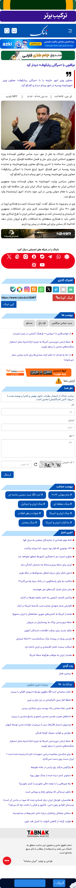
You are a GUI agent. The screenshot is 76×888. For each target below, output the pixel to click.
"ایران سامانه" (30, 861)
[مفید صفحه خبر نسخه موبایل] (38, 16)
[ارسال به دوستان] (63, 290)
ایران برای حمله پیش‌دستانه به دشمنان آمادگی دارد (46, 565)
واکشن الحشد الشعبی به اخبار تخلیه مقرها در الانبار (46, 598)
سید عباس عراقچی (62, 323)
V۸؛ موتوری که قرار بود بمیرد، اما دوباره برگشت (48, 548)
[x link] (9, 256)
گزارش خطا (69, 381)
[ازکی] (38, 44)
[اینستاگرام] (26, 289)
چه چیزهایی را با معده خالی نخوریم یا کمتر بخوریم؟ (45, 784)
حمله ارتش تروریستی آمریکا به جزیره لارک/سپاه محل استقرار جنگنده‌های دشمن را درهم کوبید (42, 344)
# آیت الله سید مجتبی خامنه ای (25, 495)
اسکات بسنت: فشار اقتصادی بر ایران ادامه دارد (48, 647)
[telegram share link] (56, 290)
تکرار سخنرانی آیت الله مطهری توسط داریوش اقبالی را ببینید (41, 692)
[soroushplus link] (34, 256)
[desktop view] (14, 30)
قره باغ (42, 323)
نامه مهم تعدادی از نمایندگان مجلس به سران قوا (47, 540)
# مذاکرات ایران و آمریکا (59, 523)
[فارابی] (38, 55)
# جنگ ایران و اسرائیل (33, 504)
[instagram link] (25, 256)
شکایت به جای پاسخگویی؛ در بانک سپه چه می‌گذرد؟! (45, 581)
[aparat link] (34, 265)
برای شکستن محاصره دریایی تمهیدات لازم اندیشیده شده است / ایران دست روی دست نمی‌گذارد (40, 757)
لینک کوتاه (66, 297)
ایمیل (71, 420)
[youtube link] (42, 265)
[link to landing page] (39, 30)
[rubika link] (66, 256)
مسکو (29, 323)
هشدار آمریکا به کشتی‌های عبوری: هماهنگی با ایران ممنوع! (42, 614)
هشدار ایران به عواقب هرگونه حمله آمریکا (51, 655)
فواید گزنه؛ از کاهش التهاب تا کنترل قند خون (47, 822)
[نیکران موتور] (38, 233)
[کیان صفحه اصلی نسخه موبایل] (38, 883)
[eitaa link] (17, 256)
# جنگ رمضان (29, 523)
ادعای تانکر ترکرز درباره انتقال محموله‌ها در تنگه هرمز (45, 573)
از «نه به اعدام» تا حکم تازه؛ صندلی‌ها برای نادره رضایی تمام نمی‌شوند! (43, 357)
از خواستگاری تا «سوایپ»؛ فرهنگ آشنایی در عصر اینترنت (42, 334)
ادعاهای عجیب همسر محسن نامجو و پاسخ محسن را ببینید (41, 717)
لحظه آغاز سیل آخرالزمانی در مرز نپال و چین (49, 700)
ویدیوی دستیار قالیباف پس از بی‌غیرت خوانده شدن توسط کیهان (38, 725)
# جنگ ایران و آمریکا (60, 514)
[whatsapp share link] (41, 290)
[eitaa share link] (34, 290)
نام (73, 405)
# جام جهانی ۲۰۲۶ (62, 495)
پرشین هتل (65, 674)
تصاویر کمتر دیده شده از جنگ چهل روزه (50, 776)
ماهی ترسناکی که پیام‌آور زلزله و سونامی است (48, 792)
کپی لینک (8, 304)
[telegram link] (50, 256)
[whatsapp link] (58, 256)
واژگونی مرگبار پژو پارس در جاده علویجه (51, 767)
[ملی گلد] (38, 5)
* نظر (71, 436)
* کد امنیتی (68, 463)
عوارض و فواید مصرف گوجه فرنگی (53, 733)
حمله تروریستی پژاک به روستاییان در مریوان (49, 622)
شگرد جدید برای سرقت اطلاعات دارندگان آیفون (48, 631)
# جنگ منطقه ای (63, 504)
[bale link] (42, 256)
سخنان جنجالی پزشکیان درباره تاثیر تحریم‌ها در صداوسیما (42, 813)
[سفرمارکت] (38, 372)
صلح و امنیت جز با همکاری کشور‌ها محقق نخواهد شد (45, 557)
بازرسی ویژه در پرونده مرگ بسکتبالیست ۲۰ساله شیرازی (44, 639)
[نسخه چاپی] (71, 290)
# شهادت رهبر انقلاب (29, 514)
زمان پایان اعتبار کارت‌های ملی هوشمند (52, 590)
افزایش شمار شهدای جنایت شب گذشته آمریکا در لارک (44, 606)
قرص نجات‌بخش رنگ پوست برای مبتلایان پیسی (46, 708)
